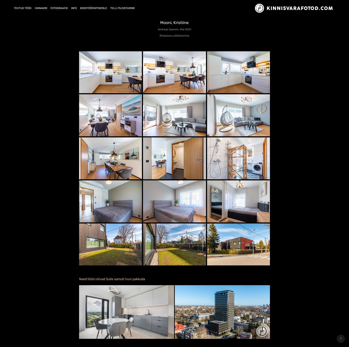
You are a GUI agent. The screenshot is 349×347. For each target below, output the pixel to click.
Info (74, 8)
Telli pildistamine (122, 8)
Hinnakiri (41, 8)
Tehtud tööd (22, 8)
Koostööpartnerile (93, 8)
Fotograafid (59, 8)
